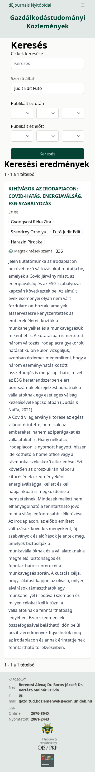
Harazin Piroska (26, 242)
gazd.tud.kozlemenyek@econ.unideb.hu (55, 701)
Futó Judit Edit (66, 232)
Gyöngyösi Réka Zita (31, 222)
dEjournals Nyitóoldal (29, 5)
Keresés (47, 154)
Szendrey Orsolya (28, 232)
